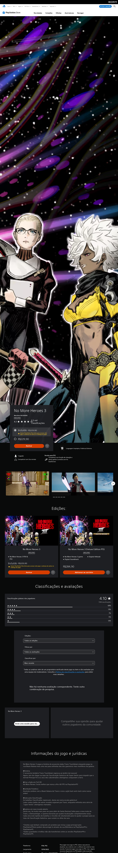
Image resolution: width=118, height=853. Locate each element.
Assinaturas (69, 13)
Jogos (19, 6)
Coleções (48, 13)
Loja (8, 6)
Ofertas (58, 13)
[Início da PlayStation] (4, 6)
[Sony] (113, 4)
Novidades (38, 13)
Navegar (80, 13)
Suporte (52, 6)
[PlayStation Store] (12, 12)
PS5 (14, 6)
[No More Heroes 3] (27, 483)
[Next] (113, 483)
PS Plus (27, 6)
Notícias (44, 6)
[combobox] (59, 641)
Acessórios (35, 6)
